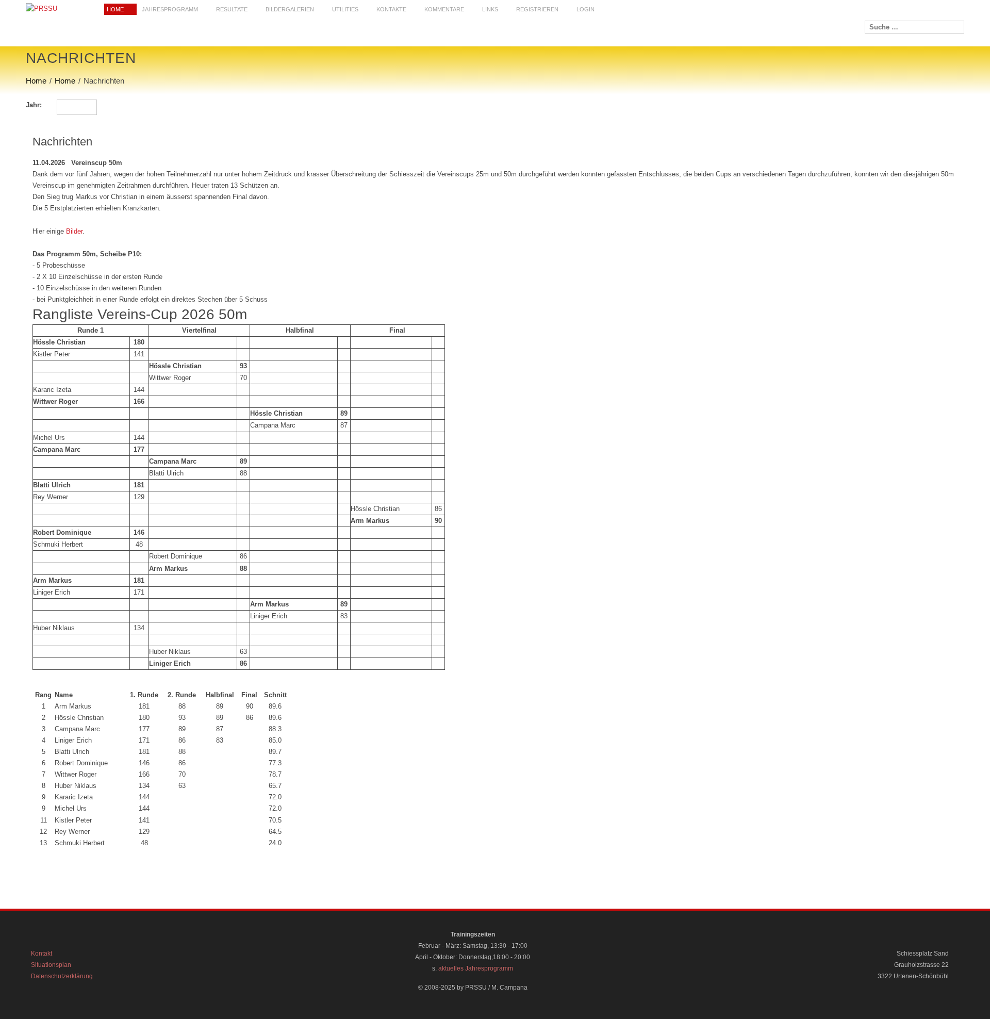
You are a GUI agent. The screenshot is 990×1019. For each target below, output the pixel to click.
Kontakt (41, 953)
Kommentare (444, 9)
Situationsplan (51, 964)
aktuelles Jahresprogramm (475, 968)
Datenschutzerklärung (62, 976)
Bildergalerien (290, 9)
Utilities (345, 9)
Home (115, 9)
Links (490, 9)
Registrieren (537, 9)
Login (585, 9)
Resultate (232, 9)
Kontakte (391, 9)
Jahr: (34, 105)
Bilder (74, 231)
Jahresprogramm (170, 9)
